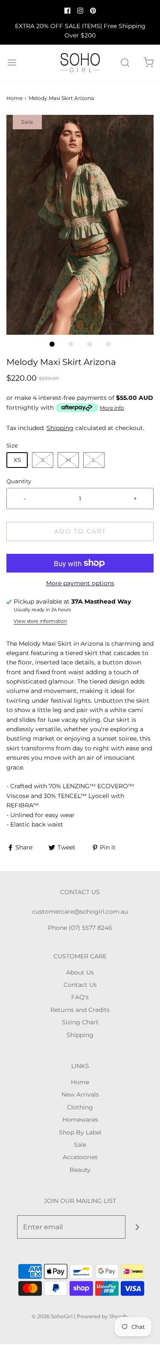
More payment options (80, 583)
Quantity (18, 481)
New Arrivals (80, 1094)
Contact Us (80, 985)
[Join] (137, 1227)
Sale (80, 1144)
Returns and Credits (80, 1010)
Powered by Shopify (102, 1316)
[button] (80, 225)
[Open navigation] (11, 62)
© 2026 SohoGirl (52, 1316)
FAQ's (80, 997)
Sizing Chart (80, 1022)
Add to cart (80, 531)
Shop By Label (80, 1132)
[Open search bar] (125, 62)
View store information (40, 621)
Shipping (60, 428)
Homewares (80, 1119)
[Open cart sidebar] (148, 62)
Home (14, 98)
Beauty (80, 1170)
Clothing (80, 1107)
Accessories (80, 1157)
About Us (80, 972)
